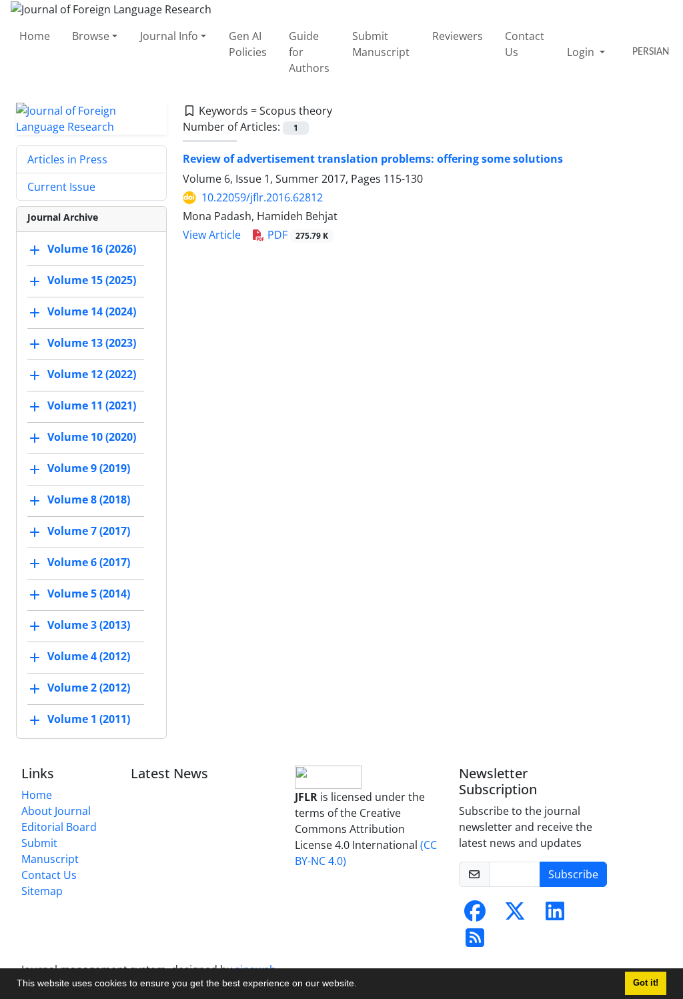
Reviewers (457, 36)
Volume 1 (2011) (88, 719)
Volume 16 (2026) (91, 248)
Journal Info (169, 36)
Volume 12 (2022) (91, 374)
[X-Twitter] (515, 915)
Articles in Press (67, 159)
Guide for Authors (309, 52)
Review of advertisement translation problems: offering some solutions (373, 158)
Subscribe (573, 874)
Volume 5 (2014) (88, 593)
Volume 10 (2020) (91, 436)
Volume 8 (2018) (88, 499)
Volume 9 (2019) (88, 468)
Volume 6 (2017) (88, 562)
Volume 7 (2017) (88, 531)
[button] (362, 985)
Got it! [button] (645, 983)
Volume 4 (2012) (88, 656)
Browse (90, 36)
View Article (212, 234)
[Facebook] (475, 915)
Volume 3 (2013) (88, 625)
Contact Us (524, 44)
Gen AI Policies (248, 44)
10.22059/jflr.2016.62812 (262, 197)
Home (34, 36)
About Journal (56, 811)
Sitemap (42, 891)
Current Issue (61, 186)
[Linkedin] (555, 915)
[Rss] (475, 941)
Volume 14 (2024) (91, 311)
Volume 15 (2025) (91, 280)
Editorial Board (59, 827)
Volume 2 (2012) (88, 687)
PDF (296, 234)
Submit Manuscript (381, 44)
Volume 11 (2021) (91, 405)
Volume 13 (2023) (91, 342)
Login (582, 52)
